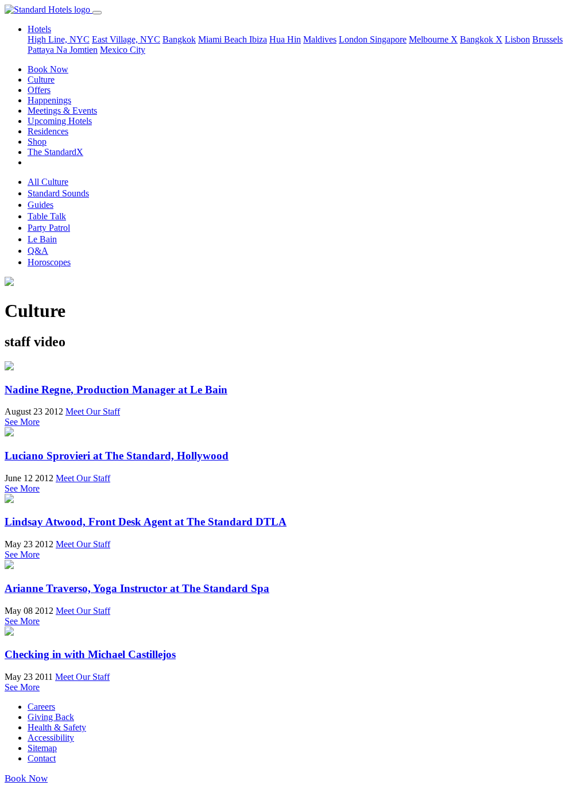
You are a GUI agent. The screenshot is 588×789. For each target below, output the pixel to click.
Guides (40, 205)
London (354, 39)
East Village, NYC (126, 39)
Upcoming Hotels (60, 121)
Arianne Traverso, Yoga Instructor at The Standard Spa (137, 588)
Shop (37, 141)
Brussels (547, 39)
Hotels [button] (39, 29)
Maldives (319, 39)
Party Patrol (49, 228)
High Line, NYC (59, 39)
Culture (41, 79)
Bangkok (179, 39)
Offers (39, 90)
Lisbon (517, 39)
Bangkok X (481, 39)
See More (22, 422)
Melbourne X (433, 39)
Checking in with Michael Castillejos (90, 654)
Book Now (48, 69)
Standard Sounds (58, 193)
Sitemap (42, 748)
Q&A (38, 251)
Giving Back (51, 717)
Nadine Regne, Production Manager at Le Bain (116, 390)
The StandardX (55, 152)
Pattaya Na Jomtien (63, 50)
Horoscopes (49, 262)
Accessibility (51, 737)
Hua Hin (285, 39)
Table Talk (47, 216)
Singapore (388, 39)
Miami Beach (223, 39)
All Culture (48, 182)
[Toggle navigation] (97, 12)
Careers (41, 706)
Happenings (49, 100)
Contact (42, 758)
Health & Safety (57, 727)
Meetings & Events (62, 110)
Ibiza (258, 39)
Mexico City (122, 50)
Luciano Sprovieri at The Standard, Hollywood (117, 456)
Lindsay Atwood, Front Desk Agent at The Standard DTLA (146, 522)
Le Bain (42, 239)
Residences (48, 131)
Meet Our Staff (92, 411)
